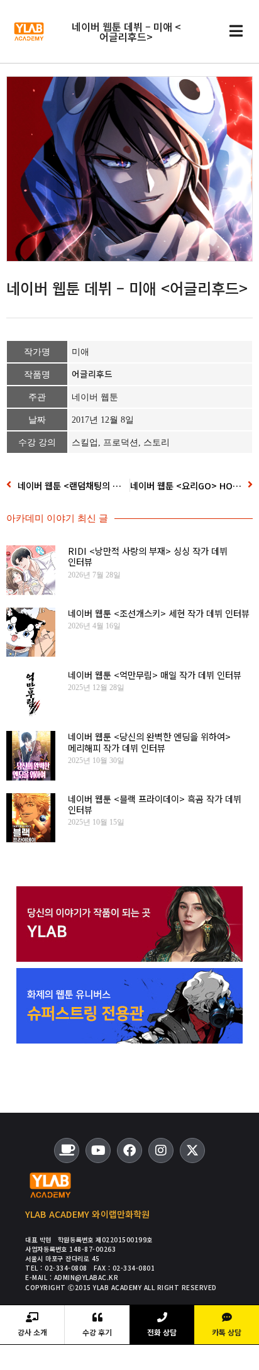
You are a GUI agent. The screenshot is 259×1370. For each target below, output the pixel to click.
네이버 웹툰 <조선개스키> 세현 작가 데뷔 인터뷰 (159, 613)
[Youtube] (98, 1150)
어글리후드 (92, 373)
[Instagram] (161, 1150)
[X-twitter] (192, 1150)
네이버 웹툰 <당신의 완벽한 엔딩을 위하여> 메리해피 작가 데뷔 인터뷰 (149, 742)
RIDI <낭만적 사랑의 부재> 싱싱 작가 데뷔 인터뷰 (148, 556)
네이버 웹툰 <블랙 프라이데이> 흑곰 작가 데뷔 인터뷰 (154, 804)
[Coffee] (66, 1150)
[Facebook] (129, 1150)
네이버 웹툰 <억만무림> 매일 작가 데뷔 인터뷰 (154, 674)
